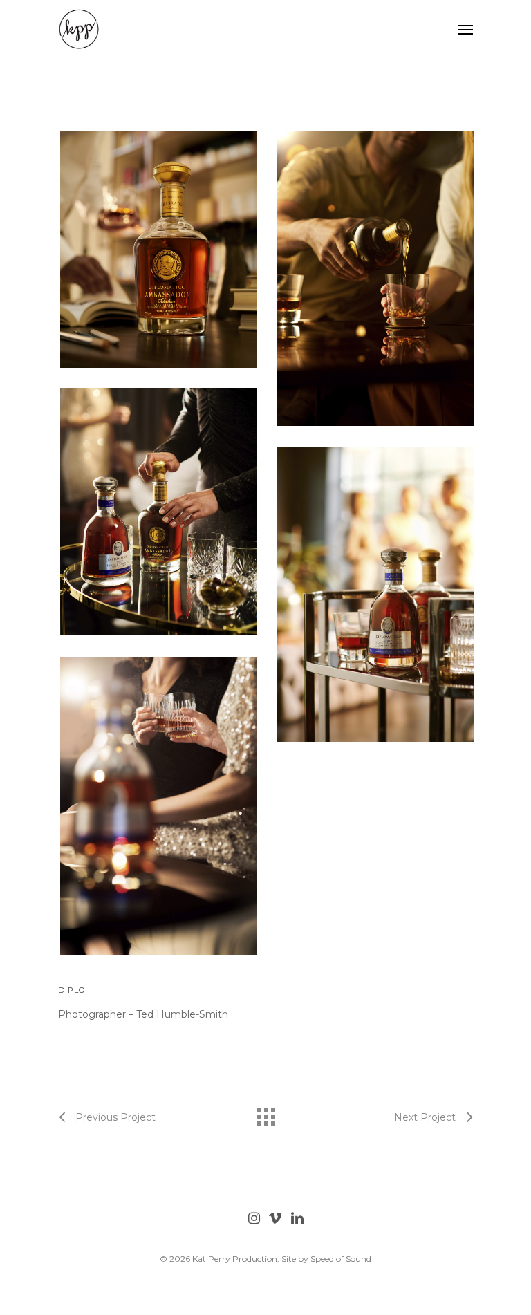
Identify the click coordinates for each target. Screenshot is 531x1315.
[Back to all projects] (265, 1113)
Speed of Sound (340, 1258)
